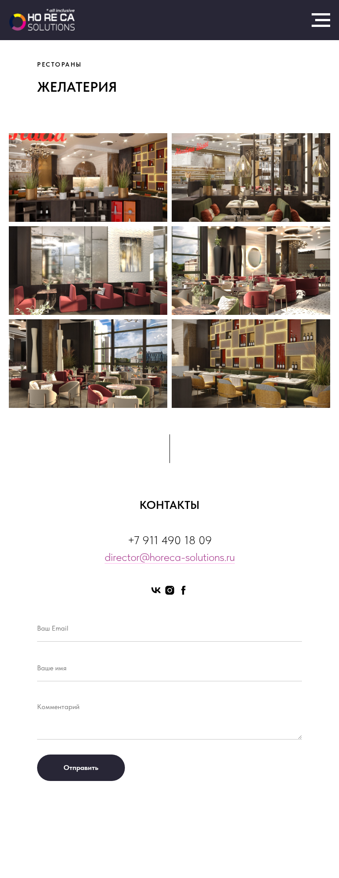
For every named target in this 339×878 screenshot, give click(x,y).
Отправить (81, 767)
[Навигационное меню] (321, 20)
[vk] (156, 590)
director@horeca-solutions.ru (170, 557)
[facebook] (183, 590)
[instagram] (169, 590)
